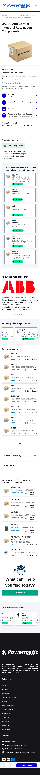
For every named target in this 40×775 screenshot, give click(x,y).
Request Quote (26, 765)
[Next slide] (37, 335)
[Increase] (10, 765)
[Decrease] (4, 765)
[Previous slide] (3, 335)
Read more (18, 314)
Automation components (26, 15)
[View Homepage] (16, 6)
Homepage (9, 15)
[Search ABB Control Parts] (18, 293)
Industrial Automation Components (18, 18)
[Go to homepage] (20, 652)
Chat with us (20, 593)
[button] (20, 95)
